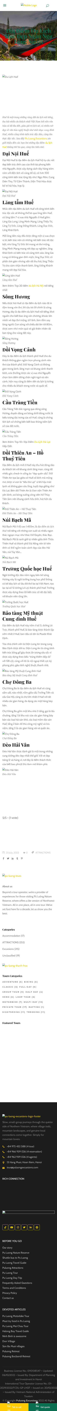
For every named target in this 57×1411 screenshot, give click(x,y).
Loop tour (25, 997)
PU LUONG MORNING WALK (35, 1062)
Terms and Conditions (14, 1287)
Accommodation (11, 935)
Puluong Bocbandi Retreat (16, 1356)
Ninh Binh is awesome (14, 1336)
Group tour (13, 992)
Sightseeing (13, 1012)
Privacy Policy (9, 1292)
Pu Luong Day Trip (12, 1277)
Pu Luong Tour (10, 1272)
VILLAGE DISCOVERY (31, 1031)
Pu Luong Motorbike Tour (15, 1316)
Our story (7, 1247)
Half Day (34, 992)
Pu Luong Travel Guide (14, 1262)
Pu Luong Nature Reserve (15, 1252)
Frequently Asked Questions (17, 1282)
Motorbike (12, 1002)
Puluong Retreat (10, 1351)
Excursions (8, 948)
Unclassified (8, 955)
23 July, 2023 (12, 852)
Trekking (36, 1012)
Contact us (8, 1297)
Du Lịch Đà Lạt (42, 441)
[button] (5, 5)
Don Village (8, 1341)
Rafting (36, 1007)
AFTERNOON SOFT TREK (33, 1090)
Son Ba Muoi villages (13, 1346)
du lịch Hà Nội (36, 285)
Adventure (12, 982)
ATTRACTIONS (43, 852)
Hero (8, 997)
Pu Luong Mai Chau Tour (15, 1326)
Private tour (14, 1007)
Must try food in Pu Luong (16, 1321)
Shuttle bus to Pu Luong (15, 1257)
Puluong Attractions (12, 1267)
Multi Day (33, 1002)
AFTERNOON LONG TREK (33, 1076)
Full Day (27, 987)
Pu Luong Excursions (36, 138)
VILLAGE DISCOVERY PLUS (34, 1046)
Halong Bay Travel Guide (15, 1331)
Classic (10, 987)
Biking (31, 982)
